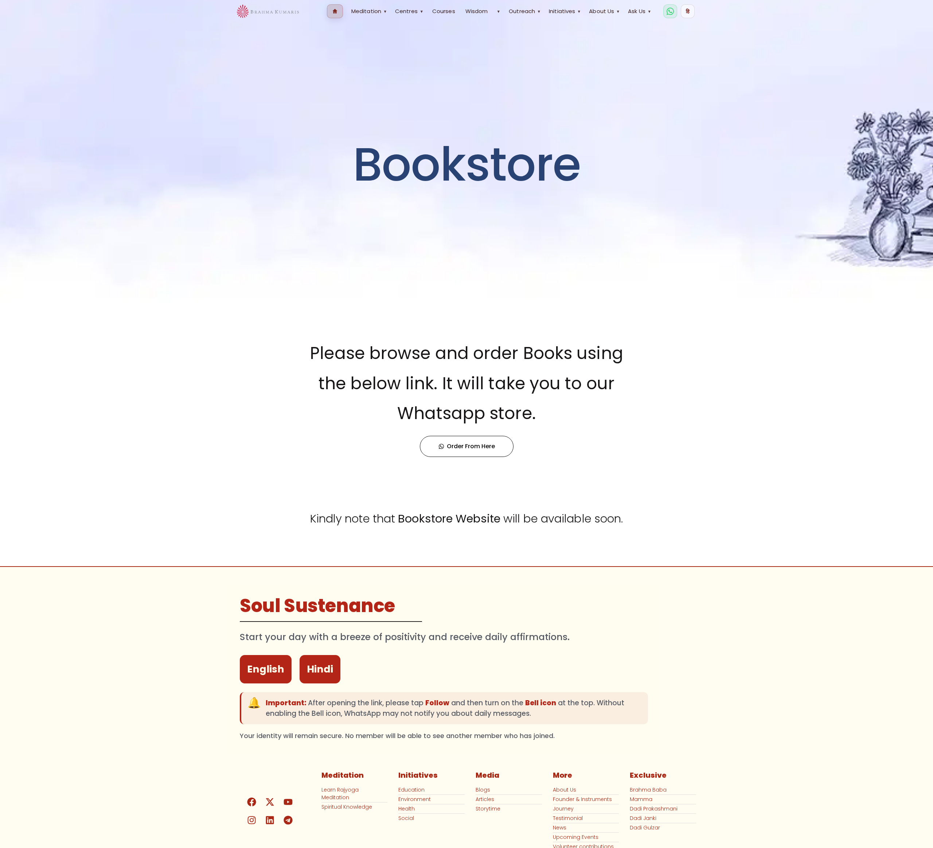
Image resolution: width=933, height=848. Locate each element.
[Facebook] (252, 802)
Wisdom (476, 11)
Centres (409, 11)
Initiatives (564, 11)
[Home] (335, 11)
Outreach (524, 11)
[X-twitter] (270, 802)
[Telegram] (288, 820)
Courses (443, 11)
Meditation (368, 11)
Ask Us (639, 11)
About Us (604, 11)
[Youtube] (288, 802)
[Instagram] (252, 820)
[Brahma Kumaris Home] (268, 11)
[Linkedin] (270, 820)
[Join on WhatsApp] (670, 11)
